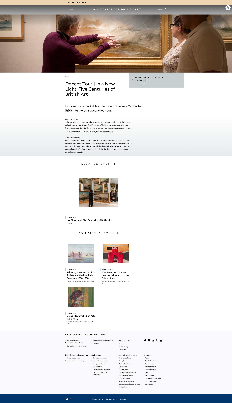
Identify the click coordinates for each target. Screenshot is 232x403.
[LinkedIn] (153, 340)
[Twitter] (157, 340)
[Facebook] (145, 340)
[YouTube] (161, 340)
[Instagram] (149, 340)
